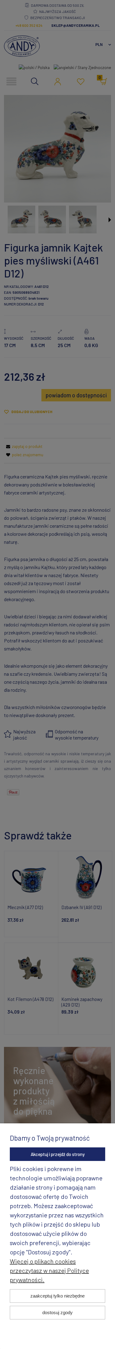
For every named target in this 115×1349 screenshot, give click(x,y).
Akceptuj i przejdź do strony (58, 1154)
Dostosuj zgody (57, 1312)
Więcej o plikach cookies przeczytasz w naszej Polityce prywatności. (49, 1270)
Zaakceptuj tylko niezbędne (57, 1295)
